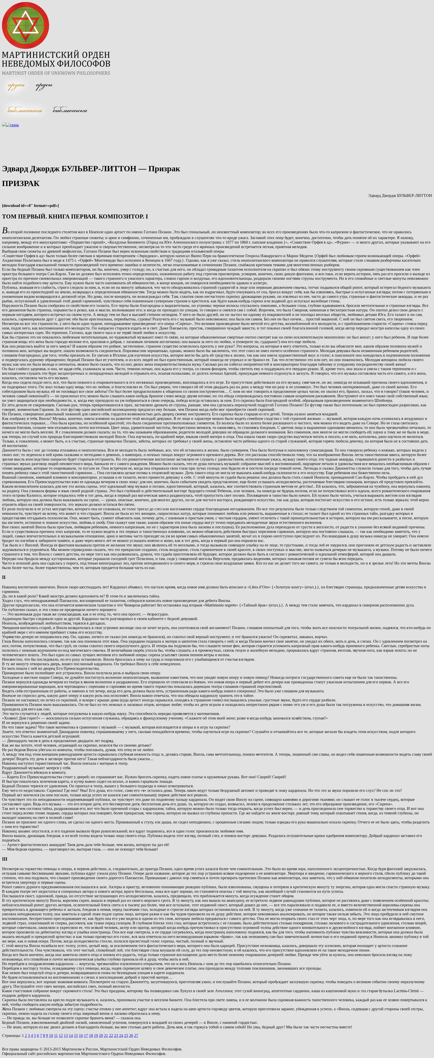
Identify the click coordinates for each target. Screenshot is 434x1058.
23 (116, 1035)
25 (126, 1035)
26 (131, 1035)
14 (71, 1035)
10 (51, 1035)
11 (56, 1035)
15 (76, 1035)
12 (61, 1035)
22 (111, 1035)
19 (96, 1035)
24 (121, 1035)
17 (86, 1035)
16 (81, 1035)
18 (91, 1035)
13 (66, 1035)
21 (106, 1035)
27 (136, 1035)
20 (101, 1035)
